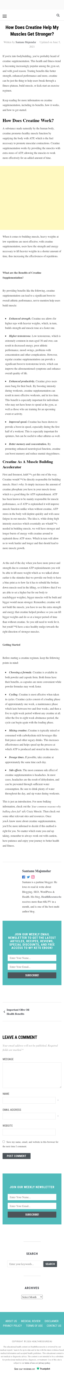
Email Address (12, 1109)
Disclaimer (52, 1321)
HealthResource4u (51, 896)
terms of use (30, 1362)
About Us (11, 1321)
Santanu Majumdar (26, 42)
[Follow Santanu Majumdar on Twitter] (28, 877)
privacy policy (44, 1362)
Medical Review (30, 1321)
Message (8, 1059)
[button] (5, 16)
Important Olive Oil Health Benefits (18, 1012)
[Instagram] (33, 877)
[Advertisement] (32, 198)
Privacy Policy (12, 1325)
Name (6, 1093)
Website (8, 1125)
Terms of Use (34, 1325)
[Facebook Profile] (24, 877)
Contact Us (54, 1325)
